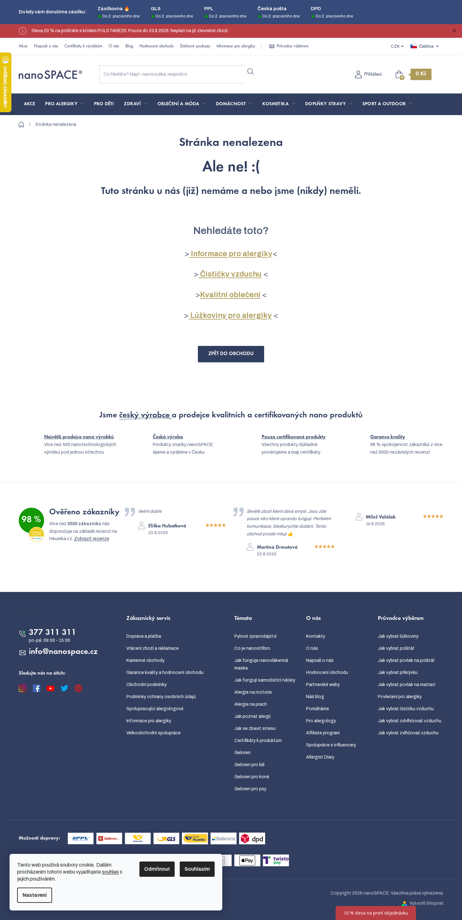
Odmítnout (157, 869)
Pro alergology (321, 720)
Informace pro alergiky (236, 46)
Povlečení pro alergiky (400, 696)
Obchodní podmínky (146, 684)
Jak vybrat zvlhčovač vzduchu (408, 733)
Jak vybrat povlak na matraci (406, 684)
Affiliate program (323, 733)
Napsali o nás (46, 46)
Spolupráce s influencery (331, 745)
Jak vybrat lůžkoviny (398, 636)
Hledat (251, 71)
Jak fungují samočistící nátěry (264, 680)
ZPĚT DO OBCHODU (231, 353)
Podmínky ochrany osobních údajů (161, 696)
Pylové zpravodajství (255, 636)
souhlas (110, 872)
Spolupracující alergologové (155, 708)
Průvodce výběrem (292, 46)
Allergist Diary (320, 757)
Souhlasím (197, 869)
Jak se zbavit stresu (255, 728)
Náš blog (315, 696)
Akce (23, 46)
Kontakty (315, 636)
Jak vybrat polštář (396, 648)
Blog (129, 46)
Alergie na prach (250, 704)
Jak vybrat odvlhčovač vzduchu (409, 720)
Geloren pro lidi (249, 764)
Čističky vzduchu (230, 274)
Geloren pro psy (250, 788)
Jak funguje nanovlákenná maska (261, 664)
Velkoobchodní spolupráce (153, 733)
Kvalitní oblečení (230, 295)
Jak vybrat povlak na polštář (406, 660)
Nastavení (35, 895)
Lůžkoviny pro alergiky (230, 315)
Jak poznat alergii (252, 716)
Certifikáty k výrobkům (83, 46)
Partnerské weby (323, 684)
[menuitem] (29, 104)
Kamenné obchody (145, 660)
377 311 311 (52, 633)
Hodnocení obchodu (156, 46)
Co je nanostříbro (252, 648)
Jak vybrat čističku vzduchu (406, 708)
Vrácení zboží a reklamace (152, 648)
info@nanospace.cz (63, 652)
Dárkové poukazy (195, 46)
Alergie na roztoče (253, 692)
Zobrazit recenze (91, 538)
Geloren (242, 752)
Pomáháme (317, 708)
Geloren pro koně (251, 776)
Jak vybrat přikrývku (398, 672)
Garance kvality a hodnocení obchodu (165, 672)
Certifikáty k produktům (258, 740)
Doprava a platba (143, 636)
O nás (114, 46)
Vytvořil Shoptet (427, 903)
